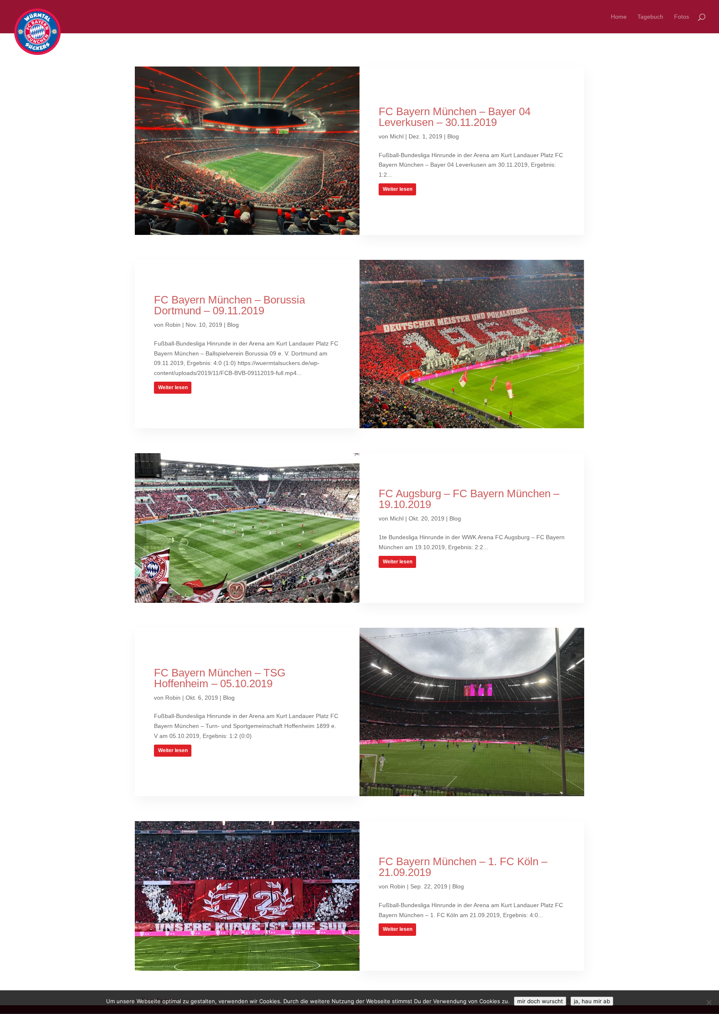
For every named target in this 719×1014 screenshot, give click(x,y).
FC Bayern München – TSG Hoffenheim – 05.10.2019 (219, 678)
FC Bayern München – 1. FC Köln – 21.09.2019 (463, 866)
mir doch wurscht (540, 1001)
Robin (173, 324)
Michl (397, 136)
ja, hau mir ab (592, 1001)
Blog (453, 136)
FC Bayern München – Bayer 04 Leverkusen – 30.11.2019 (455, 116)
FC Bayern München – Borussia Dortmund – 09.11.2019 (229, 305)
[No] (708, 1002)
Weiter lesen (397, 189)
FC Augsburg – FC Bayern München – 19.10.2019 (469, 499)
